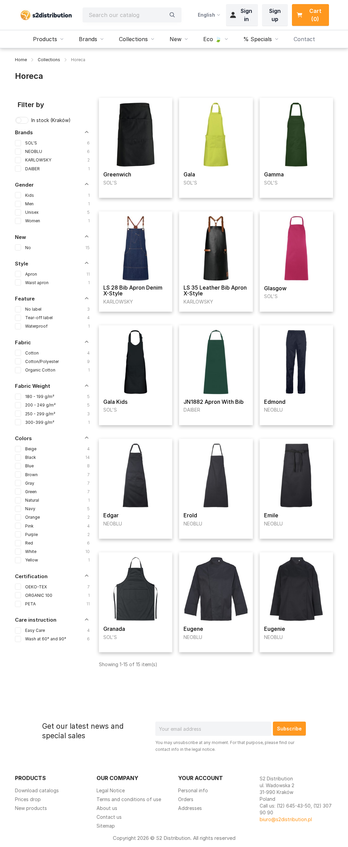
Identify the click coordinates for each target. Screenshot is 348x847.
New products (31, 808)
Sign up (275, 14)
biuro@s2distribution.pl (286, 819)
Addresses (190, 808)
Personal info (193, 790)
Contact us (109, 817)
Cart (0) (315, 14)
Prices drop (28, 799)
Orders (185, 799)
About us (107, 808)
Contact (304, 39)
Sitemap (106, 826)
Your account (200, 778)
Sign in (246, 14)
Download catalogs (37, 790)
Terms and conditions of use (129, 799)
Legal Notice (111, 790)
